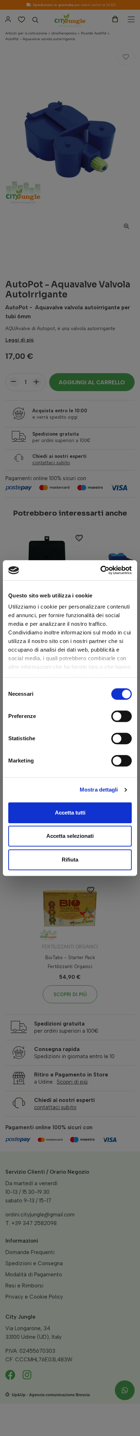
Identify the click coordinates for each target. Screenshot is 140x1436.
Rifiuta (70, 860)
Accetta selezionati (70, 836)
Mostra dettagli (99, 790)
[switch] (121, 716)
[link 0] (101, 570)
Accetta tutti (70, 812)
